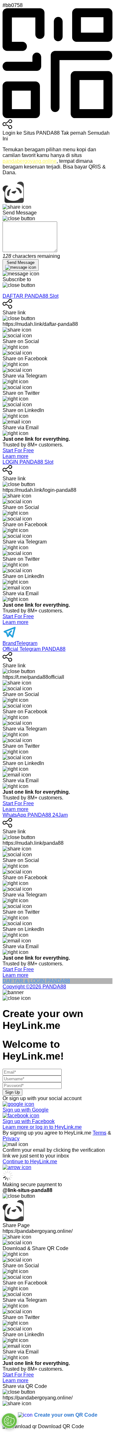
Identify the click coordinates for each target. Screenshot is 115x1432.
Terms (99, 1133)
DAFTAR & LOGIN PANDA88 (36, 981)
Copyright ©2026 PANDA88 (34, 986)
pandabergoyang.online (30, 161)
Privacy (11, 1138)
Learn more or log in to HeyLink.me (42, 1127)
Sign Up (12, 1092)
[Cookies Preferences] (9, 1421)
